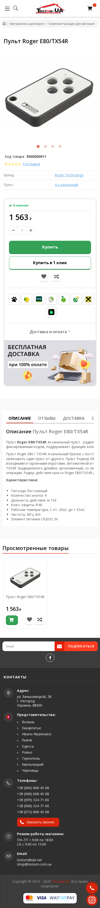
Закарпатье (31, 728)
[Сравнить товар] (39, 620)
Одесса (27, 746)
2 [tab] (45, 146)
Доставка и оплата (48, 331)
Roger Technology (69, 175)
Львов (26, 740)
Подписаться (81, 646)
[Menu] (6, 8)
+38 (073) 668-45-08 (33, 812)
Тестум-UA (60, 881)
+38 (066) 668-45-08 (33, 787)
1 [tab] (38, 146)
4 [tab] (59, 146)
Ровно (26, 752)
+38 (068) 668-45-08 (33, 793)
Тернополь (30, 758)
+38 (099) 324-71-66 (33, 800)
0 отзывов (31, 164)
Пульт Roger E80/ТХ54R (25, 597)
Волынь (28, 722)
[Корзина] (91, 8)
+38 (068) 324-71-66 (33, 806)
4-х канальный (66, 184)
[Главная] (4, 23)
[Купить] (12, 620)
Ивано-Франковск (36, 734)
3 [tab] (52, 146)
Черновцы (29, 770)
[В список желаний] (29, 620)
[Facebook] (50, 657)
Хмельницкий (32, 764)
